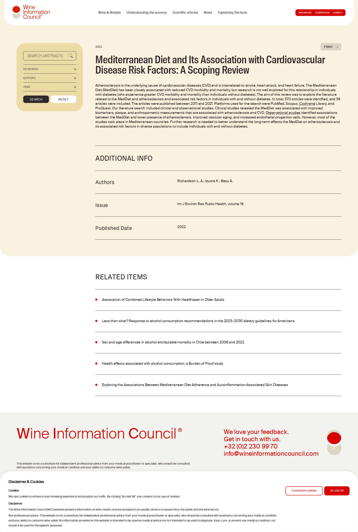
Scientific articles (185, 13)
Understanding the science (146, 13)
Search (36, 99)
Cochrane (307, 104)
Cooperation (322, 13)
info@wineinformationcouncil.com (271, 454)
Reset (63, 99)
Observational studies (283, 113)
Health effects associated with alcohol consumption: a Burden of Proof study (162, 364)
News (208, 13)
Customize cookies (304, 490)
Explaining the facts (232, 13)
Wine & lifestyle (109, 13)
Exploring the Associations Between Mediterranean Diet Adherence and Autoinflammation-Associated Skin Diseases (195, 385)
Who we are (305, 13)
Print (328, 47)
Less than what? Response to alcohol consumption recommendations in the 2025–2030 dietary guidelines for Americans (198, 321)
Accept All (336, 490)
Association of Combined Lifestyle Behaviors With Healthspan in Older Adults (163, 300)
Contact (337, 13)
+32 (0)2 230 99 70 (251, 447)
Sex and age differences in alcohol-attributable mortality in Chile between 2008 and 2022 (173, 343)
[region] (179, 501)
